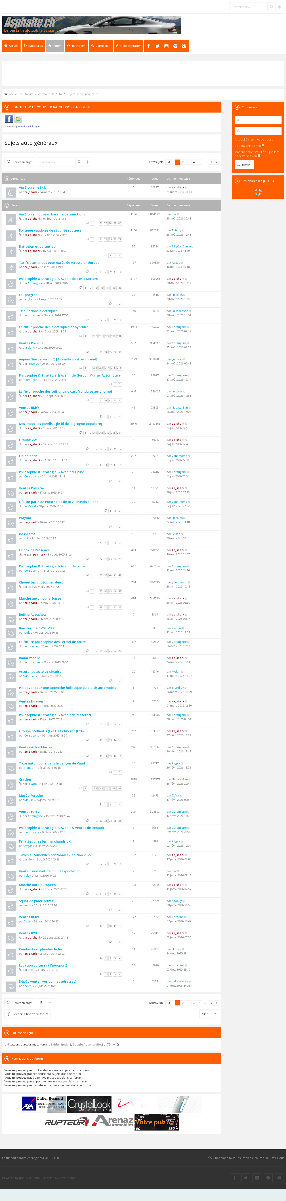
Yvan (27, 921)
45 (110, 591)
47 (119, 591)
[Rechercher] (271, 6)
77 (105, 223)
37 (119, 352)
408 (95, 368)
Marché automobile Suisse (40, 598)
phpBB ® (25, 1178)
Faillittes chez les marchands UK (45, 841)
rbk (174, 214)
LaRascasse (180, 311)
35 (110, 352)
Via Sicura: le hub (32, 187)
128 (101, 336)
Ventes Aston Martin (35, 747)
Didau (28, 632)
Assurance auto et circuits (40, 671)
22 (101, 820)
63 (115, 400)
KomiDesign (67, 1178)
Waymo (25, 518)
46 (115, 591)
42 (119, 575)
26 (110, 559)
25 (105, 559)
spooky (177, 901)
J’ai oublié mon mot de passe (254, 139)
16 (115, 756)
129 (107, 336)
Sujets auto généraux (31, 142)
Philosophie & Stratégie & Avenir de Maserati (55, 715)
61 (105, 400)
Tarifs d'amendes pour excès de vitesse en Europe (59, 262)
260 (95, 432)
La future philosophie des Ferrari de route (52, 642)
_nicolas (177, 295)
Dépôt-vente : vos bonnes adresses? (48, 981)
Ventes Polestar (31, 488)
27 (115, 559)
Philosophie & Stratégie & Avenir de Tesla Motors (58, 279)
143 (101, 287)
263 (113, 432)
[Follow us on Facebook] (234, 1177)
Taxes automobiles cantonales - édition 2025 (55, 855)
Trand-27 (178, 688)
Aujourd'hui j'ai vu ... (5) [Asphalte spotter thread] (58, 359)
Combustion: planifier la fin (40, 949)
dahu (31, 347)
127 (95, 336)
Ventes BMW (29, 407)
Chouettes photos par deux (41, 582)
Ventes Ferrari (30, 811)
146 (119, 287)
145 (113, 287)
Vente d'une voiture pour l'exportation (50, 871)
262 (107, 432)
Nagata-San (180, 407)
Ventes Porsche (31, 343)
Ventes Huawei (31, 701)
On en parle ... (30, 456)
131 (119, 336)
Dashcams (27, 534)
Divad (32, 784)
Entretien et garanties (37, 246)
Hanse (28, 768)
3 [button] (188, 162)
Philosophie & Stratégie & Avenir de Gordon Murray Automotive (70, 375)
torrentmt (34, 315)
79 (115, 223)
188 (95, 788)
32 (115, 607)
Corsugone (35, 283)
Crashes (25, 779)
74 (101, 239)
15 (119, 740)
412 (119, 368)
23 (105, 820)
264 (119, 432)
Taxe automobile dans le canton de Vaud (52, 763)
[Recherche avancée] (279, 6)
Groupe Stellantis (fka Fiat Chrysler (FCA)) (51, 731)
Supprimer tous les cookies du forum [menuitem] (240, 1157)
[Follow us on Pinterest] (268, 1177)
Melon (176, 671)
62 (110, 400)
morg (27, 905)
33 (101, 352)
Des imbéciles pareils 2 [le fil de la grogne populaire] (60, 424)
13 (115, 464)
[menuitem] (76, 46)
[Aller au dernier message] (186, 187)
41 (115, 575)
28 (119, 559)
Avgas (176, 262)
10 (110, 271)
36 (115, 352)
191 (113, 788)
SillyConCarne (181, 246)
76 (101, 223)
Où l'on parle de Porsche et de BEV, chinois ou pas (58, 502)
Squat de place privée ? (37, 901)
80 (119, 223)
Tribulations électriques (38, 311)
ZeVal (32, 506)
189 (101, 788)
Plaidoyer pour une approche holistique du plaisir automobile (68, 688)
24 (101, 559)
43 (101, 591)
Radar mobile (29, 658)
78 (110, 223)
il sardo (33, 646)
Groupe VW (28, 440)
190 (107, 788)
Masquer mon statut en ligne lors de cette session (257, 154)
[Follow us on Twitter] (245, 1177)
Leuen (176, 534)
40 (110, 575)
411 (113, 368)
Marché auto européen (37, 885)
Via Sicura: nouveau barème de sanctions (52, 214)
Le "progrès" (28, 295)
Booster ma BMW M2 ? (37, 628)
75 (105, 239)
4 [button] (194, 162)
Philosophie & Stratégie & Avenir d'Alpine (51, 472)
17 (119, 756)
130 (113, 336)
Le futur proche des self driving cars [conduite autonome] (65, 391)
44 (105, 591)
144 (107, 287)
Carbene (178, 917)
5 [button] (199, 162)
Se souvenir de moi (248, 146)
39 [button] (210, 162)
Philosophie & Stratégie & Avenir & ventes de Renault (61, 828)
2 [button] (183, 162)
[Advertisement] (143, 73)
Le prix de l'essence (34, 550)
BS (30, 587)
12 (119, 271)
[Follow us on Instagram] (256, 1177)
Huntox (177, 949)
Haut (280, 1157)
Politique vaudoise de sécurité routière (50, 230)
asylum (29, 299)
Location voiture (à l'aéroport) (43, 965)
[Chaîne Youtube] (279, 1177)
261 (101, 432)
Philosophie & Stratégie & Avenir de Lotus (52, 566)
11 (115, 271)
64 (119, 400)
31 (110, 607)
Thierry (176, 230)
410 (107, 368)
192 (119, 788)
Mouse (29, 800)
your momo (179, 456)
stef (30, 970)
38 (101, 575)
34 (105, 352)
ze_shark (30, 192)
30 (105, 607)
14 (119, 464)
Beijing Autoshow (32, 614)
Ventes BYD (28, 933)
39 (105, 575)
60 (101, 400)
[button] (169, 162)
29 (101, 607)
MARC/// (30, 676)
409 (101, 368)
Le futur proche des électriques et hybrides (53, 327)
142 (95, 287)
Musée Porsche (31, 795)
